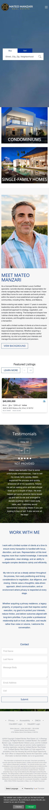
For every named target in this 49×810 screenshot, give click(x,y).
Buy (10, 50)
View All (24, 441)
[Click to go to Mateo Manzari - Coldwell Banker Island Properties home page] (18, 7)
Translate (41, 788)
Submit (24, 699)
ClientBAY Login (15, 724)
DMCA (38, 720)
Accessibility (25, 720)
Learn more (11, 370)
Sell (25, 50)
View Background (15, 345)
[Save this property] (44, 381)
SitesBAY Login (33, 724)
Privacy (11, 720)
